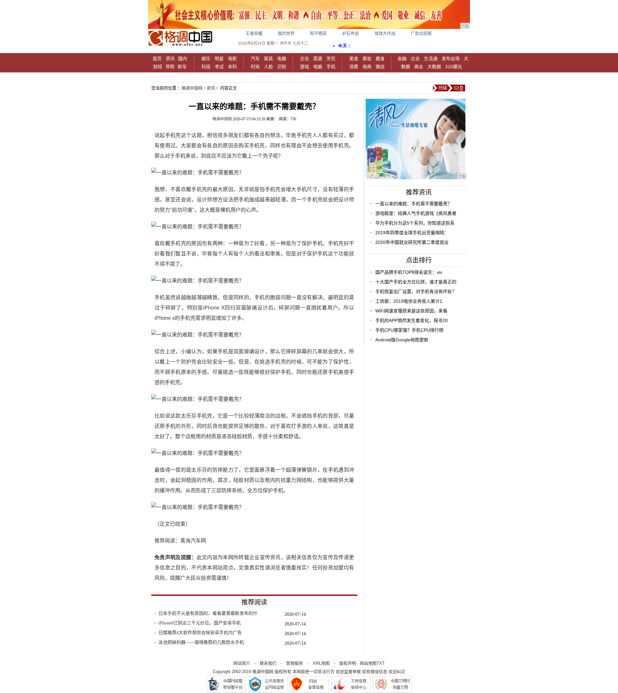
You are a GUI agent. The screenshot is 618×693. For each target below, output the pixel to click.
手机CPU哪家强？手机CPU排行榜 (409, 330)
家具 (268, 58)
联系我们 (268, 663)
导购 (169, 66)
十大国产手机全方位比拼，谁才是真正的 (415, 281)
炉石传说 (350, 33)
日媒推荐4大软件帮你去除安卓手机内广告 (200, 632)
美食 (353, 58)
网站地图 (368, 663)
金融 (402, 58)
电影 (232, 58)
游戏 (304, 66)
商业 (418, 66)
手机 (330, 66)
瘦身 (380, 58)
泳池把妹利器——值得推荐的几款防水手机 (201, 642)
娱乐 (206, 58)
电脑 (317, 66)
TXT (381, 663)
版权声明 (347, 663)
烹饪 (330, 58)
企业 (304, 58)
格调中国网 (192, 88)
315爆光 (453, 66)
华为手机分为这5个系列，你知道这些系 (414, 223)
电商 (366, 66)
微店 (380, 66)
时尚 (255, 66)
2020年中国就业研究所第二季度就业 (412, 242)
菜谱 (317, 58)
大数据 (434, 66)
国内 (182, 58)
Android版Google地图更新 (401, 339)
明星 (219, 58)
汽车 (255, 58)
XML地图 (321, 663)
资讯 (170, 58)
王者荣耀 (254, 33)
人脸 (268, 66)
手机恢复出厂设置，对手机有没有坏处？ (415, 291)
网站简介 (241, 663)
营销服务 (294, 663)
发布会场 (451, 58)
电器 (281, 58)
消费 (353, 66)
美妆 (366, 58)
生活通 (430, 58)
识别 (281, 66)
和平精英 (318, 33)
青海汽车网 (193, 540)
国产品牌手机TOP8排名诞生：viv (408, 272)
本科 (232, 66)
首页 (157, 58)
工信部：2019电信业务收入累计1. (409, 301)
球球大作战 (384, 33)
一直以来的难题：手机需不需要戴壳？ (413, 203)
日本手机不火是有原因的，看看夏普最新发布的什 (208, 613)
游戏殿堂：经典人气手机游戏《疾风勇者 (415, 213)
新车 (182, 66)
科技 (206, 66)
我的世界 (286, 33)
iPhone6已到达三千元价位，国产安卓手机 (199, 623)
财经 (157, 66)
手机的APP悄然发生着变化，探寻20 (411, 320)
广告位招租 (421, 33)
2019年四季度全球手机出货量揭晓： (412, 232)
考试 (219, 66)
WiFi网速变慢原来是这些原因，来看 (411, 310)
